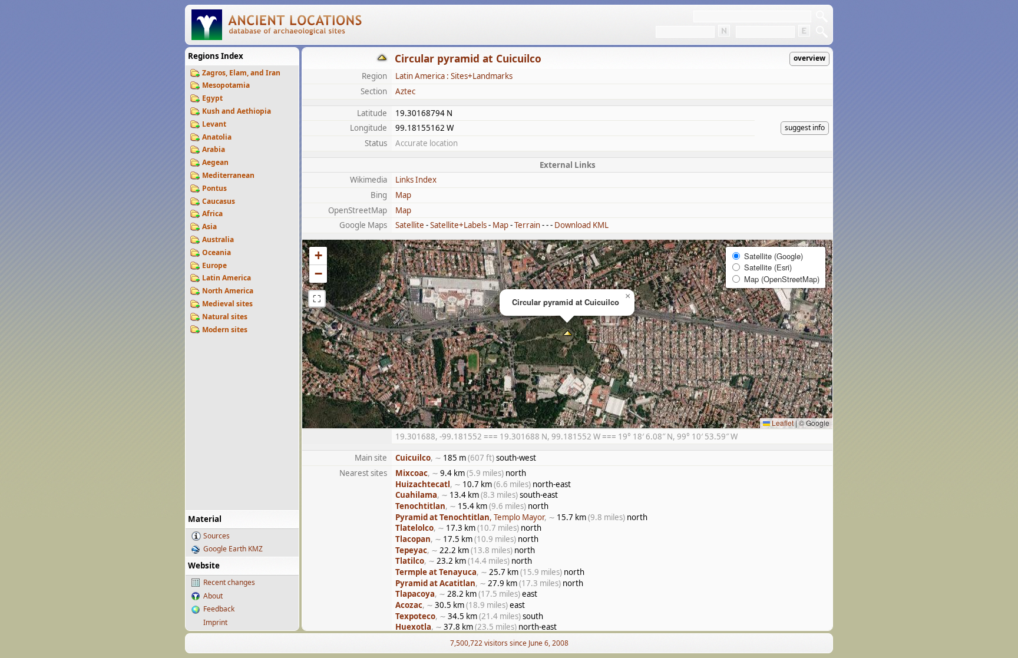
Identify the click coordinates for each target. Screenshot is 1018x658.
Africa (212, 214)
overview (809, 58)
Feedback (218, 609)
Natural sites (224, 317)
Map (403, 195)
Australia (218, 239)
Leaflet (782, 423)
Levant (214, 124)
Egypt (212, 98)
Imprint (215, 622)
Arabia (213, 149)
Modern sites (224, 330)
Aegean (215, 162)
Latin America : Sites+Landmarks (454, 76)
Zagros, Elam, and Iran (241, 73)
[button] (567, 334)
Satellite (409, 225)
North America (227, 291)
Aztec (405, 91)
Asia (209, 226)
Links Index (416, 179)
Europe (214, 265)
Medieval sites (227, 304)
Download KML (581, 225)
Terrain (527, 225)
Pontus (214, 188)
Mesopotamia (226, 85)
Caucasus (218, 201)
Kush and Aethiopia (236, 111)
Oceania (216, 252)
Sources (216, 536)
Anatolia (217, 137)
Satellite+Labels (458, 225)
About (213, 596)
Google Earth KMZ (233, 549)
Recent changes (229, 582)
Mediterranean (228, 175)
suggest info (805, 128)
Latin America (226, 278)
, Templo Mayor (469, 517)
